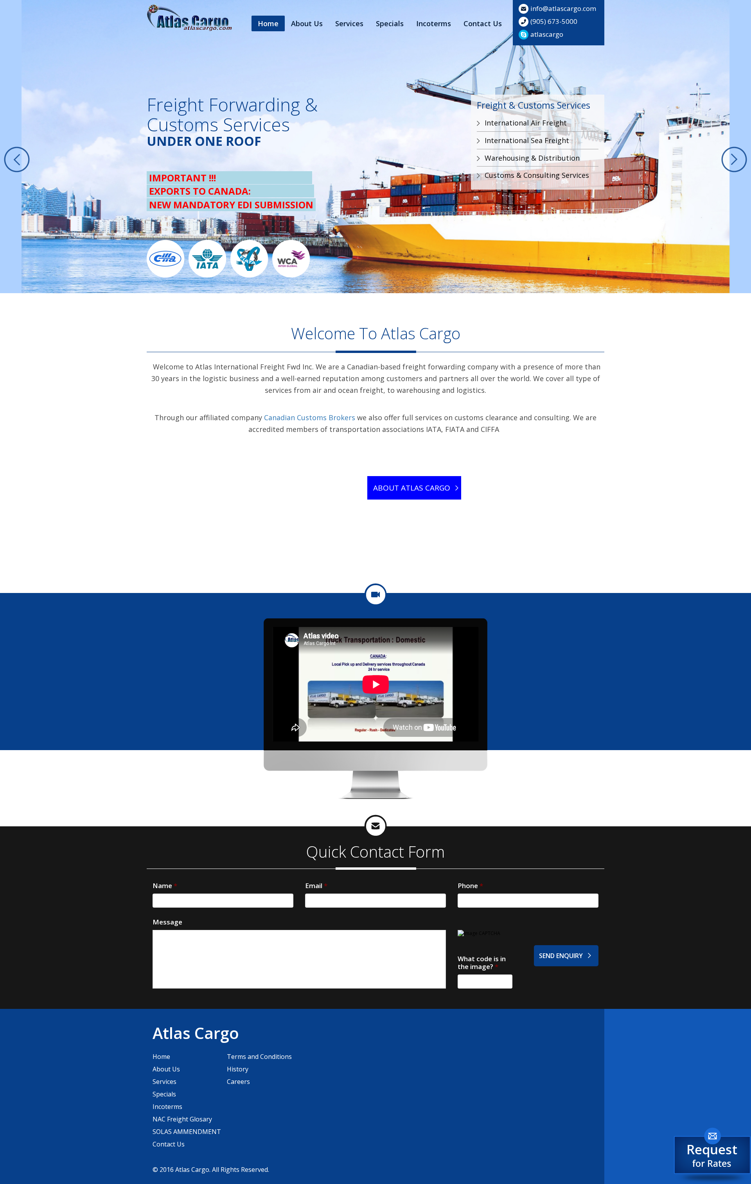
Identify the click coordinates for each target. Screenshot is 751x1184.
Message (167, 921)
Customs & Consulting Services (537, 175)
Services (349, 23)
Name (165, 885)
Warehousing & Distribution (532, 158)
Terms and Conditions (259, 1056)
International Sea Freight (527, 140)
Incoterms (433, 23)
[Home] (189, 18)
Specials (390, 23)
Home (268, 23)
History (237, 1069)
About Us (307, 23)
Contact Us (483, 23)
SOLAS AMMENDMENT (187, 1131)
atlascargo (546, 34)
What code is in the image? (482, 963)
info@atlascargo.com (563, 8)
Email (316, 885)
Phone (470, 885)
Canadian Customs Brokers (309, 417)
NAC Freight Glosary (182, 1119)
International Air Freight (526, 122)
